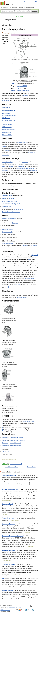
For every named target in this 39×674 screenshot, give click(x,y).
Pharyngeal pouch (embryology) (13, 536)
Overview (5, 440)
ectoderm (25, 245)
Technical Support (10, 607)
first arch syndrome (8, 564)
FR (36, 1)
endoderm (34, 245)
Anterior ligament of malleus (11, 212)
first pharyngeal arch (9, 475)
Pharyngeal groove (8, 524)
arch (3, 578)
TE (18, 88)
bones (4, 146)
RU (25, 1)
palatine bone (6, 206)
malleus (10, 166)
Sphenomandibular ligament (11, 204)
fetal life (25, 95)
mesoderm (25, 162)
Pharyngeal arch (7, 504)
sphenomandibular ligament (25, 168)
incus (3, 166)
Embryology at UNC (17, 437)
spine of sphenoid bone (9, 201)
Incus (10, 195)
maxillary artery (21, 297)
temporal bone (18, 209)
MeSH (13, 90)
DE (29, 1)
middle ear (21, 166)
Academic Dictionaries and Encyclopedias (17, 7)
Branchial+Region (23, 90)
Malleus (4, 195)
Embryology (6, 451)
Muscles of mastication (9, 218)
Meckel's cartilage (7, 162)
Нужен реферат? (16, 464)
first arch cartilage (8, 518)
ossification (33, 170)
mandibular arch (7, 590)
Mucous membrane (8, 243)
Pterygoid (15, 223)
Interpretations (10, 20)
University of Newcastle (17, 440)
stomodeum (6, 100)
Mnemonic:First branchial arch (11, 445)
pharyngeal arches (8, 550)
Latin (12, 83)
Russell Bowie (31, 467)
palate (7, 150)
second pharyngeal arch (10, 489)
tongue (18, 285)
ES (32, 1)
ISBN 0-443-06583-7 (29, 421)
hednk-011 (5, 437)
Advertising (18, 607)
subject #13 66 (22, 86)
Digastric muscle (7, 232)
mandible (5, 170)
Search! (34, 11)
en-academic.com (7, 3)
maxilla (4, 198)
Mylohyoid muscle (7, 229)
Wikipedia (19, 16)
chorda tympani (29, 278)
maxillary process (22, 142)
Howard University (15, 443)
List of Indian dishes (11, 467)
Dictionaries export (5, 609)
